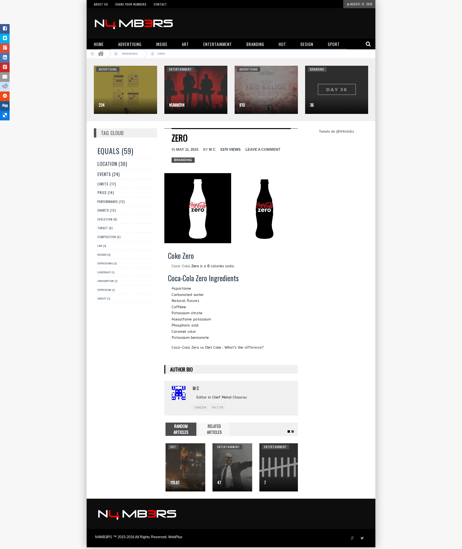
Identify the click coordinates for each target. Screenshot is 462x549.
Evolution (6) (107, 219)
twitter (217, 407)
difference (253, 347)
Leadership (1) (106, 272)
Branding (130, 53)
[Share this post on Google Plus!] (5, 48)
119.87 (173, 482)
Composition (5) (109, 237)
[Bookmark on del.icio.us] (5, 115)
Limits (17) (106, 183)
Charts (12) (106, 210)
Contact (160, 4)
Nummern (177, 105)
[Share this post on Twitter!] (5, 38)
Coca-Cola (185, 266)
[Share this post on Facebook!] (5, 29)
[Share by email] (5, 77)
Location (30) (112, 163)
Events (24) (108, 174)
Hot (172, 447)
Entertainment (180, 69)
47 (218, 482)
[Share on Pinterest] (5, 67)
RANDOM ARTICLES (180, 429)
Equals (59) (115, 150)
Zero (161, 53)
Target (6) (105, 228)
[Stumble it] (5, 96)
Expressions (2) (107, 263)
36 (312, 105)
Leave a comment (262, 149)
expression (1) (106, 290)
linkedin (200, 407)
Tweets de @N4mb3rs (336, 131)
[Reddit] (5, 87)
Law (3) (101, 246)
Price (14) (105, 192)
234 (102, 105)
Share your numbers (131, 4)
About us (101, 4)
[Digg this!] (5, 106)
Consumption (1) (107, 281)
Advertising (108, 69)
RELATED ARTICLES (214, 429)
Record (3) (103, 254)
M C (212, 149)
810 (242, 105)
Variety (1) (103, 298)
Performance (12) (111, 201)
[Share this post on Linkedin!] (5, 58)
